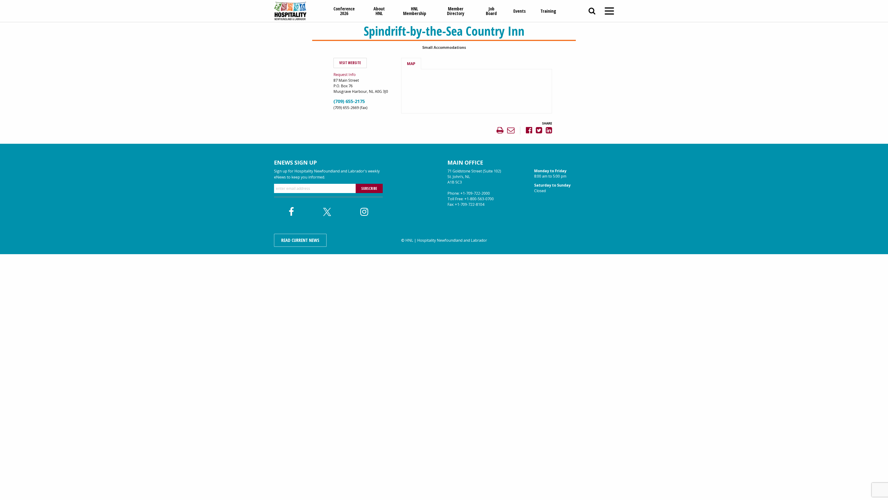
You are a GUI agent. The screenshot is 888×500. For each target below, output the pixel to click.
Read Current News (300, 240)
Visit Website (350, 62)
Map (411, 63)
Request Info (344, 74)
